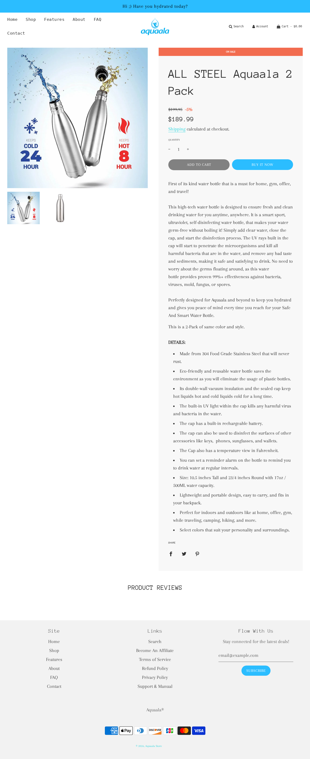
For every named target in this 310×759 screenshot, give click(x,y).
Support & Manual (155, 686)
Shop (31, 19)
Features (54, 19)
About (79, 19)
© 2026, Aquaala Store (149, 746)
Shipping (177, 129)
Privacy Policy (155, 677)
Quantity (174, 139)
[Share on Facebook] (171, 553)
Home (12, 19)
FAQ (97, 19)
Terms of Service (155, 659)
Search (155, 641)
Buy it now (262, 164)
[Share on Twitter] (184, 553)
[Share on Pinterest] (197, 553)
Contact (16, 33)
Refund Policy (155, 668)
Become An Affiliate (155, 650)
